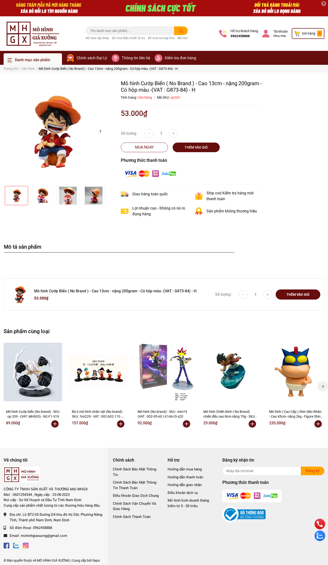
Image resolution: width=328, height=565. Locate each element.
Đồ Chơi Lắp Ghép (97, 38)
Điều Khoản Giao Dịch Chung (136, 495)
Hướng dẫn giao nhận (185, 485)
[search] (181, 30)
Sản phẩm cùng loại (27, 331)
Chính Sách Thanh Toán (132, 517)
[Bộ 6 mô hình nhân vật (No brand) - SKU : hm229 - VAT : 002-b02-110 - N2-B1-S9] (98, 372)
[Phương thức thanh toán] (150, 173)
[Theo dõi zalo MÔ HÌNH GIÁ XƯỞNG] (16, 545)
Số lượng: (129, 133)
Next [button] (100, 131)
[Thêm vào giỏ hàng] (55, 423)
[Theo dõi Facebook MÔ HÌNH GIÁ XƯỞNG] (6, 545)
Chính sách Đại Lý (92, 58)
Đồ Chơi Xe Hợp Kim (161, 38)
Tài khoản (280, 31)
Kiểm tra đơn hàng (180, 58)
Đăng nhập (279, 35)
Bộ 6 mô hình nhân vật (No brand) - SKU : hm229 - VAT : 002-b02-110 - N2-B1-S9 (98, 416)
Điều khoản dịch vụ (183, 493)
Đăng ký (313, 471)
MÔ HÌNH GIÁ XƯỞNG (53, 560)
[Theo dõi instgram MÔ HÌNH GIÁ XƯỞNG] (26, 545)
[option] (55, 131)
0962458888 (240, 36)
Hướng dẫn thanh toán (185, 477)
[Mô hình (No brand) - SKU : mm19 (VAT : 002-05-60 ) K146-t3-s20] (164, 372)
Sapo (96, 560)
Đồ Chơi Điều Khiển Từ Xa (128, 38)
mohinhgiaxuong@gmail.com (44, 536)
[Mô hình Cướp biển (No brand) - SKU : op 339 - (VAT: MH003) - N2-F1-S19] (33, 372)
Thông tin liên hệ (136, 58)
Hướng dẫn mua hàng (185, 469)
